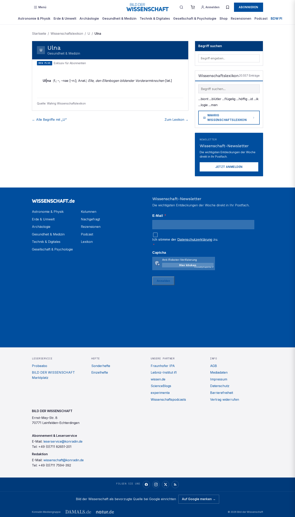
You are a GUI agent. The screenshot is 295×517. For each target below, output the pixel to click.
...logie (203, 105)
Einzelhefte (99, 372)
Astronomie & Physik (34, 18)
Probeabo (39, 366)
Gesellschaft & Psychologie (194, 18)
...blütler (215, 99)
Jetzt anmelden (229, 166)
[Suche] (181, 7)
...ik (256, 99)
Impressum (218, 379)
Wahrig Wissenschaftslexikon (227, 117)
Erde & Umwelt (65, 18)
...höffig (241, 99)
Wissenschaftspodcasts (168, 399)
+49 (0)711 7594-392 (54, 465)
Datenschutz (219, 386)
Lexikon (87, 242)
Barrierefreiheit (221, 393)
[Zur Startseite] (147, 7)
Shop (224, 18)
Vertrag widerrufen (224, 399)
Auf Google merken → (199, 499)
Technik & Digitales (155, 18)
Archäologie (89, 18)
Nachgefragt (90, 219)
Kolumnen (88, 212)
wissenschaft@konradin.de (63, 460)
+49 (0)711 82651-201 (54, 447)
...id (250, 99)
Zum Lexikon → (176, 120)
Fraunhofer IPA (163, 366)
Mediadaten (219, 372)
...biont (203, 99)
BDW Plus (278, 18)
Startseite (39, 33)
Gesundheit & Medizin (119, 18)
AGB (213, 366)
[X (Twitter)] (165, 484)
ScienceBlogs (161, 386)
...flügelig (228, 99)
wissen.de (158, 379)
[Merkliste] (227, 7)
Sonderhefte (100, 366)
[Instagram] (156, 484)
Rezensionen (241, 18)
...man (213, 105)
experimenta (160, 393)
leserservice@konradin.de (62, 441)
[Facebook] (146, 484)
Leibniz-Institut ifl (164, 372)
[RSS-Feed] (175, 484)
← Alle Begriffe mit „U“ (49, 120)
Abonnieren (248, 7)
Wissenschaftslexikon (67, 33)
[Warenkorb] (192, 7)
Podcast (261, 18)
